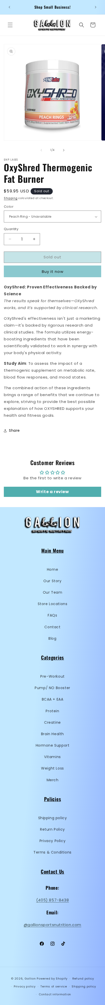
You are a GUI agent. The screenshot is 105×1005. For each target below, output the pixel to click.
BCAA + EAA (52, 699)
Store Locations (53, 603)
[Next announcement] (95, 7)
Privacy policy (25, 986)
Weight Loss (52, 768)
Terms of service (53, 986)
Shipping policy (52, 817)
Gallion (30, 978)
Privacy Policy (52, 840)
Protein (52, 711)
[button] (10, 25)
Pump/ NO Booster (52, 687)
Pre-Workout (52, 676)
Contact (52, 627)
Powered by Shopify (52, 978)
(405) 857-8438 (52, 900)
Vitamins (52, 756)
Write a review (52, 492)
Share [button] (14, 430)
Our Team (52, 592)
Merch (53, 780)
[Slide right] (63, 150)
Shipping (11, 198)
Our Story (52, 580)
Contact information (55, 994)
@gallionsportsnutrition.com (52, 924)
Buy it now (52, 271)
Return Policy (52, 829)
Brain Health (52, 733)
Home (52, 569)
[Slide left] (41, 150)
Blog (52, 638)
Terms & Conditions (52, 852)
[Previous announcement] (9, 7)
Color (9, 206)
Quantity (11, 229)
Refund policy (83, 978)
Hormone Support (53, 745)
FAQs (52, 615)
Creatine (52, 722)
